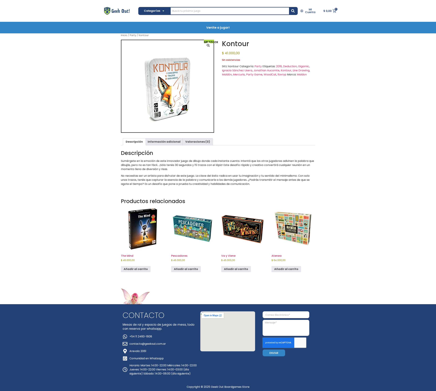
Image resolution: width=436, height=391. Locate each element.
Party (133, 35)
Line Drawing (301, 70)
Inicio (124, 35)
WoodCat (270, 74)
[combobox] (230, 11)
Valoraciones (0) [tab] (197, 142)
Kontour (286, 70)
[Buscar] (294, 11)
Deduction (290, 66)
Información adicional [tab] (164, 142)
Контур (282, 74)
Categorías (152, 11)
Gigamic (303, 66)
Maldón (227, 74)
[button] (208, 45)
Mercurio (239, 74)
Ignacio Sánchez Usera (237, 70)
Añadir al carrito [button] (136, 269)
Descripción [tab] (134, 142)
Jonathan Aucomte (266, 70)
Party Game (254, 74)
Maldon (302, 74)
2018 (279, 66)
